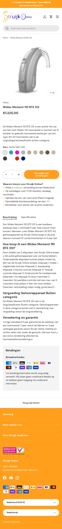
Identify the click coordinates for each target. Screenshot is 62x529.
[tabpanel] (31, 282)
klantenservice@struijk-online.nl (20, 469)
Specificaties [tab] (28, 217)
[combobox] (31, 28)
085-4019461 (10, 466)
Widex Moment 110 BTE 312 (21, 38)
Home (5, 38)
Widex (6, 102)
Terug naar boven (31, 403)
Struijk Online (15, 522)
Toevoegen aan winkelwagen (41, 174)
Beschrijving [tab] (10, 217)
